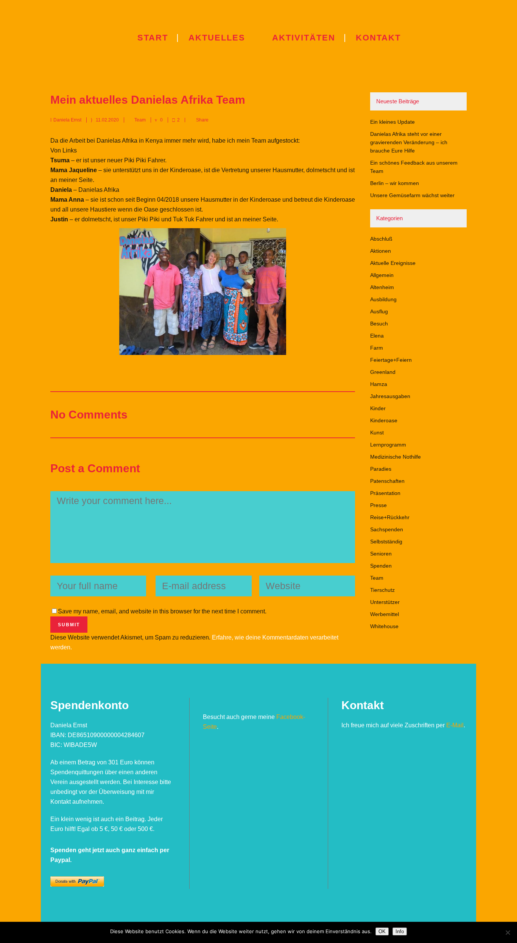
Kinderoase (383, 420)
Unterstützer (385, 602)
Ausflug (379, 311)
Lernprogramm (388, 445)
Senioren (381, 554)
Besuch (379, 324)
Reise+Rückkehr (390, 517)
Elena (377, 336)
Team (140, 120)
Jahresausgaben (390, 396)
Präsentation (385, 493)
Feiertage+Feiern (391, 360)
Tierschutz (382, 590)
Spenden (381, 566)
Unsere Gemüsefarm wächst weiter (412, 195)
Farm (376, 348)
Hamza (378, 384)
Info (400, 931)
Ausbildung (383, 299)
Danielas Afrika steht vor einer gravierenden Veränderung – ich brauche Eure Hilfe (408, 142)
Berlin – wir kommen (394, 183)
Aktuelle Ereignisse (393, 263)
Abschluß (381, 239)
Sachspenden (386, 529)
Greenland (383, 372)
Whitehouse (384, 626)
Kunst (377, 432)
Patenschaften (387, 481)
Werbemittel (384, 614)
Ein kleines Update (392, 122)
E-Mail (455, 725)
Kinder (378, 408)
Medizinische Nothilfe (395, 457)
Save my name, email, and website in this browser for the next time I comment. (162, 611)
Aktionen (380, 251)
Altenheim (382, 287)
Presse (378, 505)
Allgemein (382, 275)
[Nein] (507, 932)
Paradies (380, 469)
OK (382, 931)
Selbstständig (386, 541)
